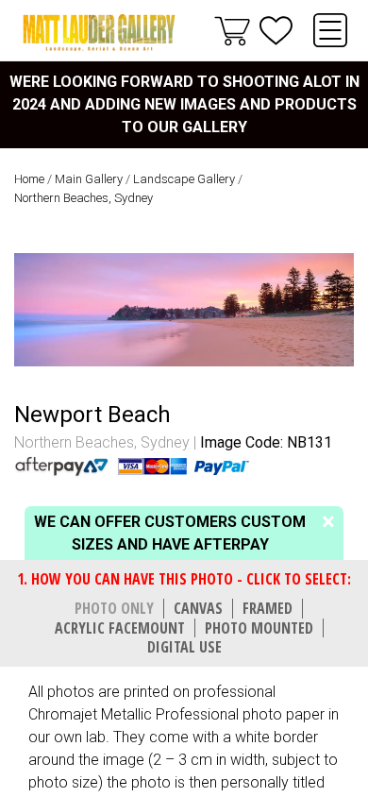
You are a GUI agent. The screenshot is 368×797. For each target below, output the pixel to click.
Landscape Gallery (184, 179)
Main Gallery (89, 179)
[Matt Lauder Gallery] (99, 32)
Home (29, 179)
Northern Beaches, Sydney (83, 198)
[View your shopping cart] (232, 30)
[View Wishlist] (276, 30)
